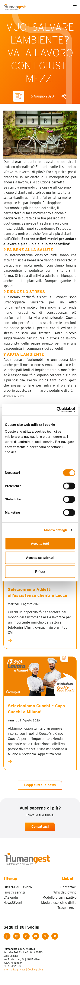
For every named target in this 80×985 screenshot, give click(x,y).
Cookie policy (35, 969)
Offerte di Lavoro (17, 887)
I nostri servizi (14, 892)
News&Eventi (13, 903)
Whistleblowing (65, 892)
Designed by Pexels (13, 396)
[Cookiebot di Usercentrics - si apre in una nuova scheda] (57, 409)
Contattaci (40, 827)
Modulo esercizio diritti (59, 903)
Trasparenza (67, 908)
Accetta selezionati (40, 557)
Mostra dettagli (55, 530)
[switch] (69, 486)
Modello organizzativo (59, 897)
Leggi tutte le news (40, 785)
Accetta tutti (40, 543)
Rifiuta (40, 571)
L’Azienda (10, 897)
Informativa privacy (14, 969)
